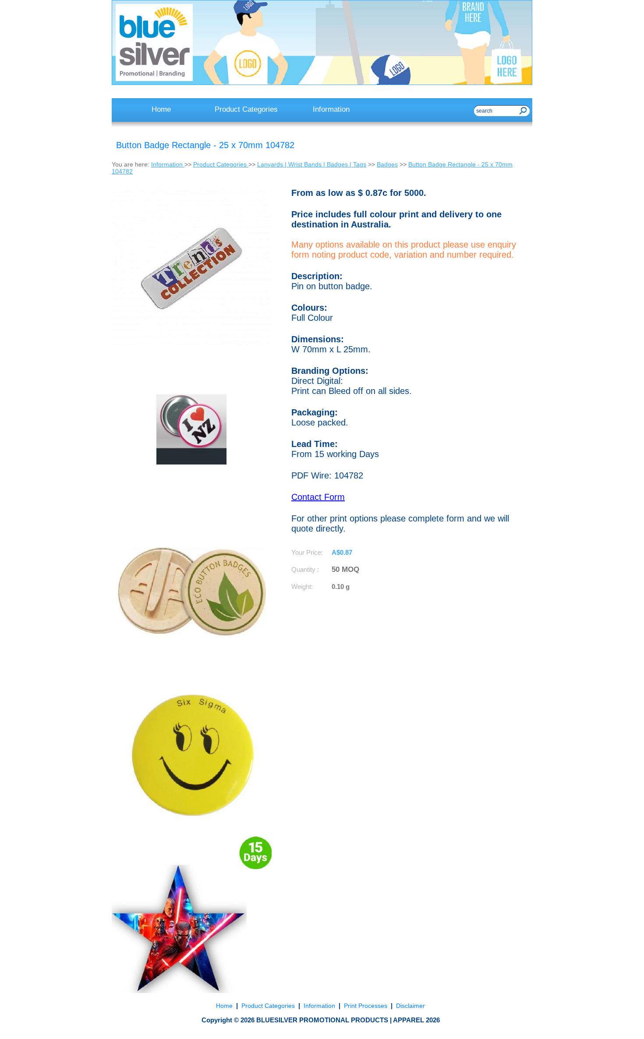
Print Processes (365, 1005)
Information (167, 164)
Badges (387, 164)
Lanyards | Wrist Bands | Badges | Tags (311, 164)
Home (225, 1005)
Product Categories (220, 164)
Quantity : (305, 569)
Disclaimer (409, 1005)
